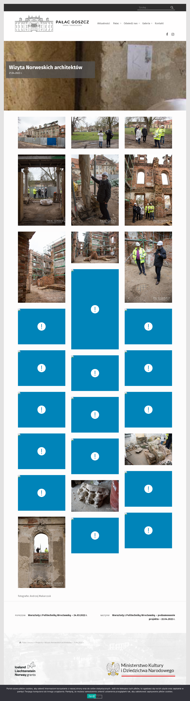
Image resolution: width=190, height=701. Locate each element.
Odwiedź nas (131, 23)
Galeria (146, 23)
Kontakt (159, 23)
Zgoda (92, 696)
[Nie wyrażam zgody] (98, 696)
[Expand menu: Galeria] (151, 23)
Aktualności (103, 23)
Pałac (116, 23)
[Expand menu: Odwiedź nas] (139, 23)
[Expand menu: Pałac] (120, 23)
